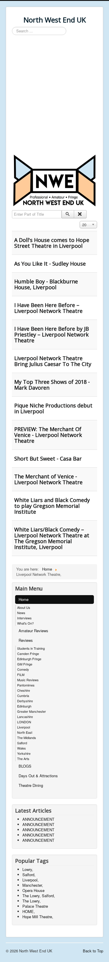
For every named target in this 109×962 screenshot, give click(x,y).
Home (23, 599)
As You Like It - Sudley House (50, 263)
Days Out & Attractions (38, 775)
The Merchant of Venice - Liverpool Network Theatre (48, 479)
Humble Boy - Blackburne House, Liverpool (46, 284)
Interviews (24, 618)
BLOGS (25, 766)
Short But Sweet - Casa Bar (48, 458)
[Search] (68, 214)
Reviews (26, 640)
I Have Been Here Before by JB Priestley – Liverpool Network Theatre (51, 334)
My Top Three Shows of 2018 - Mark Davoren (52, 384)
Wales (21, 748)
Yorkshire (24, 753)
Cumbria (23, 695)
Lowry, (27, 869)
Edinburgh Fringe (29, 658)
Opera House (33, 890)
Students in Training (31, 648)
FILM (20, 674)
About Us (23, 607)
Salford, (28, 874)
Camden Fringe (28, 653)
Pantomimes (26, 685)
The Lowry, (31, 901)
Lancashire (25, 716)
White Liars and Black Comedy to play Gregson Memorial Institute (52, 505)
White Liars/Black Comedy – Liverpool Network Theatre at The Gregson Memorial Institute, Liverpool (51, 538)
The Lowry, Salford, (38, 895)
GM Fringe (24, 664)
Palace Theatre (35, 906)
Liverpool (23, 727)
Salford (22, 742)
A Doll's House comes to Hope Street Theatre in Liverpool (51, 242)
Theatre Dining (31, 785)
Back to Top (93, 951)
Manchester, (32, 885)
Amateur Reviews (33, 630)
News (21, 612)
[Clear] (80, 214)
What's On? (25, 623)
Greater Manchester (31, 711)
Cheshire (23, 690)
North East (24, 732)
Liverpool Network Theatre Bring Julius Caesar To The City (52, 361)
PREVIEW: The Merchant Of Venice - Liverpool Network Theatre (48, 435)
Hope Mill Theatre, (37, 916)
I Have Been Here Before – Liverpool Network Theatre (48, 308)
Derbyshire (25, 700)
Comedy (23, 669)
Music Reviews (28, 679)
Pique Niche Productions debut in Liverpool (53, 408)
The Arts (23, 758)
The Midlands (26, 737)
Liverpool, (30, 880)
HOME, (28, 911)
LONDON (24, 721)
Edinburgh (24, 706)
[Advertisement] (54, 95)
